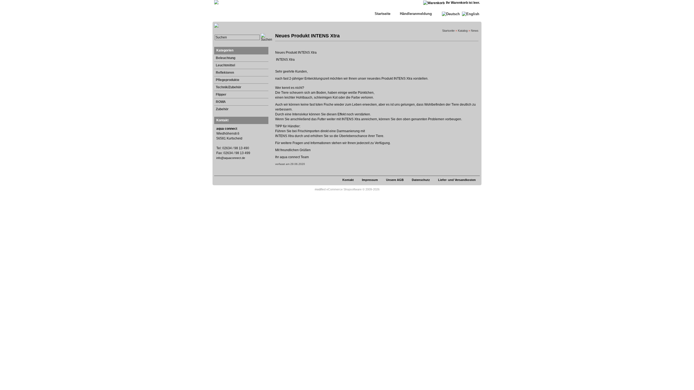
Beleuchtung (225, 58)
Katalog (463, 30)
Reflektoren (225, 72)
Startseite (382, 14)
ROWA (221, 102)
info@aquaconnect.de (230, 158)
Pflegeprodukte (227, 80)
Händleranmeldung (416, 14)
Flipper (221, 94)
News (474, 30)
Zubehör (222, 109)
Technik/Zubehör (228, 87)
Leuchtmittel (225, 65)
